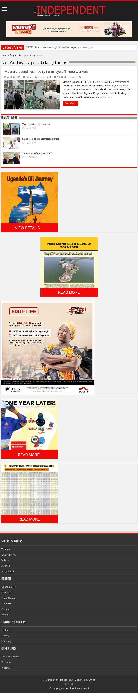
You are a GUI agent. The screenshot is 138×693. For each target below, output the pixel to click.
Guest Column (8, 598)
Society (5, 635)
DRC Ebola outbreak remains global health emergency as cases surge (59, 47)
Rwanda (5, 566)
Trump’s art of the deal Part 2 (37, 153)
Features (5, 630)
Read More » (70, 103)
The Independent (64, 679)
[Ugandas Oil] (29, 202)
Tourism (5, 549)
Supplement (7, 571)
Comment (6, 603)
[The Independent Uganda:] (69, 10)
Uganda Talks (8, 587)
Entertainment (8, 554)
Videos (5, 560)
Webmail (6, 667)
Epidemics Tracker (44, 77)
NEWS (57, 77)
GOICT (92, 679)
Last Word (6, 592)
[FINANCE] (29, 493)
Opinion (5, 609)
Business (29, 77)
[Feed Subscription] (136, 62)
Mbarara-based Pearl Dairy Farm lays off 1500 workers (46, 72)
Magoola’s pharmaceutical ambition (40, 138)
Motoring (6, 641)
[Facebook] (69, 684)
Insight (4, 614)
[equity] (47, 347)
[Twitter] (72, 684)
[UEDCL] (29, 428)
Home (4, 55)
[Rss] (65, 684)
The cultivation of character (36, 124)
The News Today (69, 77)
